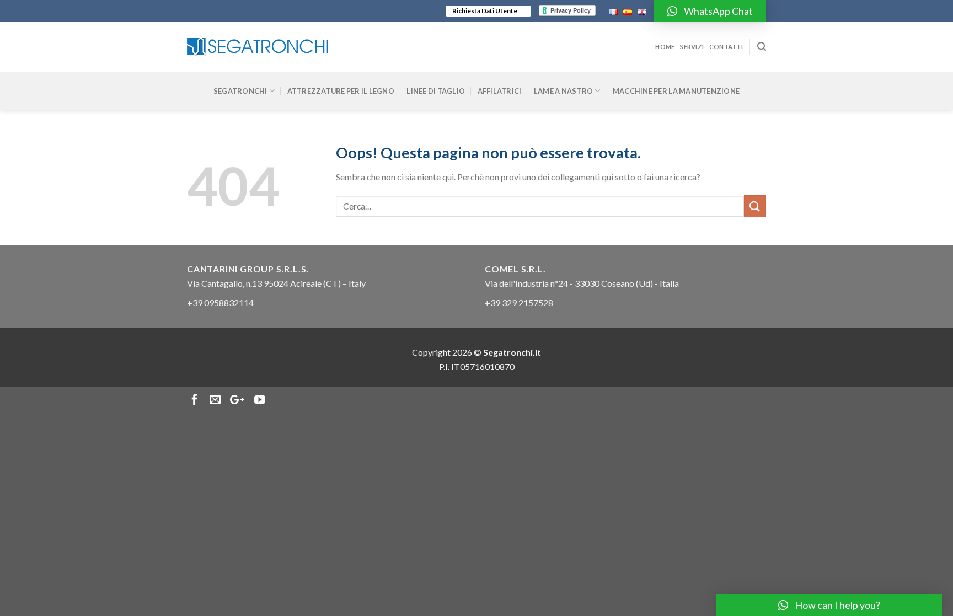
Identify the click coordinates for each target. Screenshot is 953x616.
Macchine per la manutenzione (676, 91)
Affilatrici (500, 91)
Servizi (692, 46)
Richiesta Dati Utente (484, 11)
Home (664, 46)
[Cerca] (761, 46)
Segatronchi (240, 91)
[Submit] (755, 206)
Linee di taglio (435, 91)
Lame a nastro (563, 91)
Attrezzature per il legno (340, 91)
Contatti (726, 46)
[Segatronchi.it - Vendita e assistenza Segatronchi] (257, 47)
